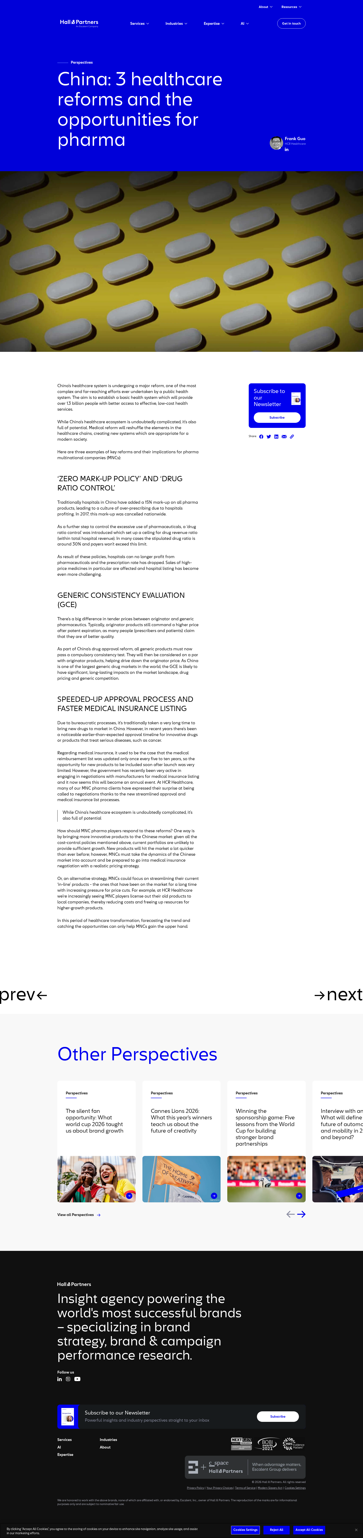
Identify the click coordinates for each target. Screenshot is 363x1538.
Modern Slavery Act (270, 1488)
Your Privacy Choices (219, 1488)
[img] (79, 23)
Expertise (65, 1454)
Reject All (276, 1530)
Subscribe (277, 417)
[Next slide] (301, 1214)
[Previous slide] (290, 1214)
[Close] (356, 1529)
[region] (181, 1530)
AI (59, 1447)
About (105, 1447)
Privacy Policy (195, 1488)
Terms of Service (245, 1488)
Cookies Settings (295, 1488)
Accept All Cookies (309, 1530)
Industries (108, 1440)
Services (64, 1440)
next (344, 995)
